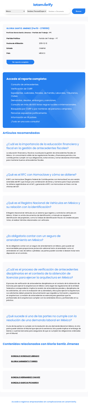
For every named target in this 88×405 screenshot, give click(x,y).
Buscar (78, 11)
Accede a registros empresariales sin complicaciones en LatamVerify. (44, 401)
